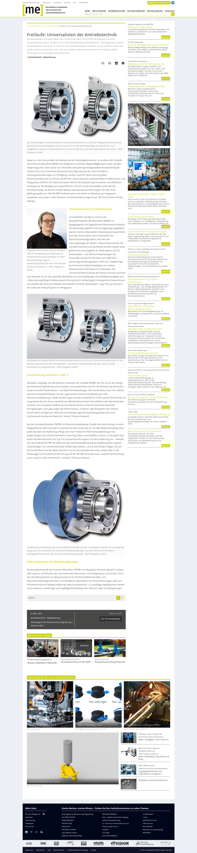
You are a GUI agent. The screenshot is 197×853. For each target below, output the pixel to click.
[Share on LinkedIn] (116, 63)
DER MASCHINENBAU (109, 814)
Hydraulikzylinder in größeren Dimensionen (143, 280)
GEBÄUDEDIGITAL (68, 820)
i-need (145, 817)
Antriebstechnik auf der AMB (75, 662)
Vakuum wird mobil (137, 375)
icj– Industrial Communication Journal (115, 823)
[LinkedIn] (26, 832)
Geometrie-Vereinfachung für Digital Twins (146, 195)
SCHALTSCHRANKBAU (109, 836)
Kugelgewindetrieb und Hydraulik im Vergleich (150, 772)
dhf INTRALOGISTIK (68, 817)
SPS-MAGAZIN (147, 826)
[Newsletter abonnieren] (31, 832)
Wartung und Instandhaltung (153, 830)
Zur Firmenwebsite (110, 618)
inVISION (105, 830)
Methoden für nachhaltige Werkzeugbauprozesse (141, 307)
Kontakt (93, 850)
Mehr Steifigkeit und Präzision (154, 739)
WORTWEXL (147, 833)
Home (29, 26)
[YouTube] (36, 832)
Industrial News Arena (110, 826)
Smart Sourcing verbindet (141, 216)
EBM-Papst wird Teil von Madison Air (146, 64)
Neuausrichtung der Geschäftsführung (147, 397)
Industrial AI (66, 826)
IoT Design (105, 833)
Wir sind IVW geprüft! (32, 814)
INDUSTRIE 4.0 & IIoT (150, 820)
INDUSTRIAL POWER (69, 830)
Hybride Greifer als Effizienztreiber (145, 329)
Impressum (29, 850)
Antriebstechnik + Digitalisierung (45, 26)
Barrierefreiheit (58, 850)
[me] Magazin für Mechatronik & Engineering (77, 814)
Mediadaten (29, 823)
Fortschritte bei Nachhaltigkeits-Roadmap (149, 414)
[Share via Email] (109, 63)
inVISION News (148, 814)
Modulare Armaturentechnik (153, 780)
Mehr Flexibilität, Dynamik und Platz (154, 758)
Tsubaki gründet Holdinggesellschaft (146, 86)
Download (29, 817)
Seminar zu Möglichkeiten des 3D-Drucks (148, 45)
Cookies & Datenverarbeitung (77, 850)
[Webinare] (41, 832)
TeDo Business (30, 820)
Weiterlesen (166, 37)
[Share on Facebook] (123, 63)
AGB (49, 850)
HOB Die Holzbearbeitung (111, 820)
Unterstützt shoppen (138, 254)
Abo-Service (29, 826)
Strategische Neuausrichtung (142, 353)
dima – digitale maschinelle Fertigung (115, 817)
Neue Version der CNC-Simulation (145, 431)
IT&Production (148, 823)
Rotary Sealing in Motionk (42, 662)
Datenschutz (40, 850)
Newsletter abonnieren (159, 2)
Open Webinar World (69, 833)
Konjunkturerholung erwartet (110, 662)
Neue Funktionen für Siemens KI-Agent (147, 231)
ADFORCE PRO (67, 823)
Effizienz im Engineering (140, 27)
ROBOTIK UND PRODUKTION (72, 836)
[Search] (172, 14)
